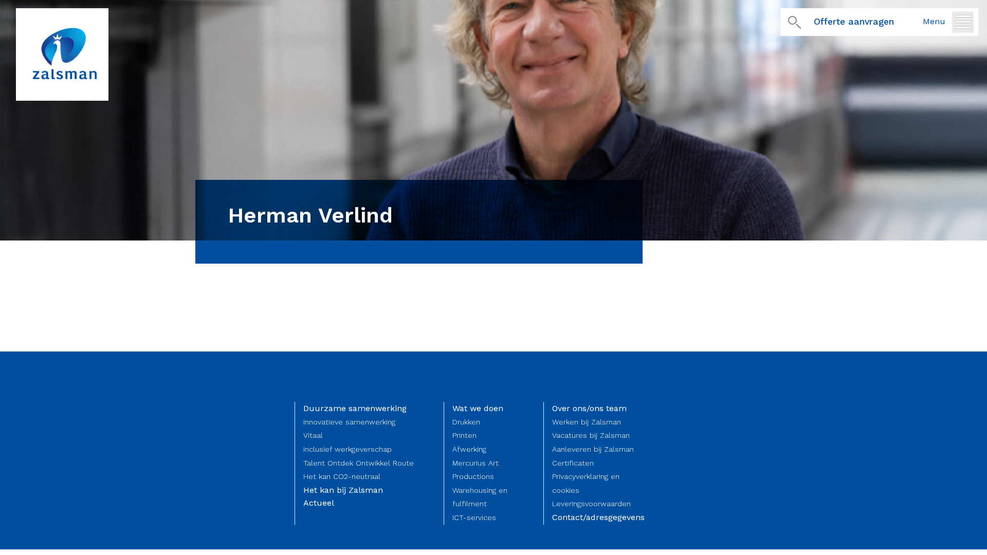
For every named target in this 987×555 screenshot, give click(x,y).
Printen (464, 435)
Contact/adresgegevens (598, 517)
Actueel (318, 503)
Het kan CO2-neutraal (341, 476)
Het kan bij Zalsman (343, 490)
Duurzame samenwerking (355, 408)
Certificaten (573, 463)
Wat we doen (477, 408)
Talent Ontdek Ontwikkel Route (358, 463)
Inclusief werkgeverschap (347, 449)
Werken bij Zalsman (586, 422)
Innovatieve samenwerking (349, 422)
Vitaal (313, 435)
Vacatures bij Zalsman (591, 435)
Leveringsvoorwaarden (591, 503)
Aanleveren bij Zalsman (593, 449)
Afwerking (469, 449)
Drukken (466, 422)
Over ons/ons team (589, 408)
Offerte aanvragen (854, 21)
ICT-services (474, 517)
